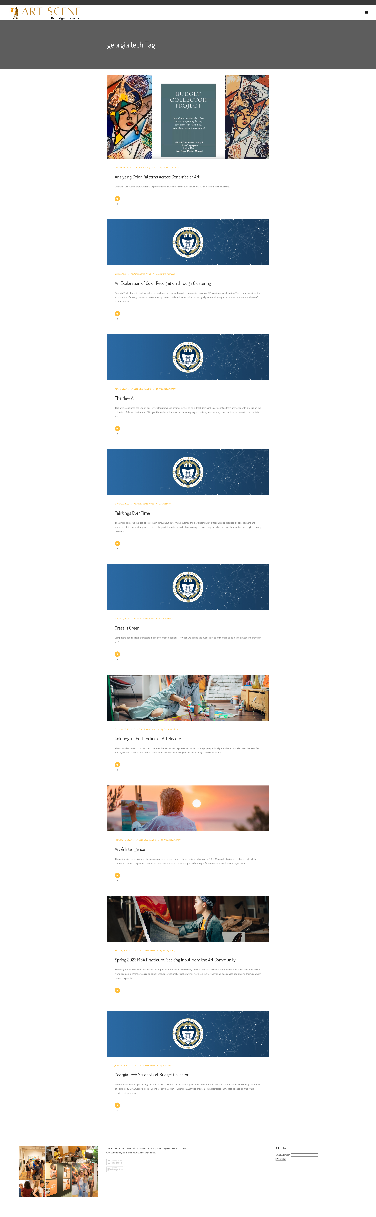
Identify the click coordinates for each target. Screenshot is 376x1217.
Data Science (144, 167)
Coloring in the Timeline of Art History (148, 738)
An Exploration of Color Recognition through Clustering (163, 283)
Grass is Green (127, 628)
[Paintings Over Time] (188, 472)
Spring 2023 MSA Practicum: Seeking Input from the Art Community (175, 960)
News (153, 167)
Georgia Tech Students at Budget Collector (152, 1074)
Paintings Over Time (132, 513)
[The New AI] (188, 357)
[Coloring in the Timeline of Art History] (188, 698)
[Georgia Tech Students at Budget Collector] (188, 1034)
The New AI (125, 398)
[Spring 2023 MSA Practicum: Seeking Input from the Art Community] (188, 919)
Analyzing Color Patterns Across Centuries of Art (157, 177)
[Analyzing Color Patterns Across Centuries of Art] (188, 117)
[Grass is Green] (188, 587)
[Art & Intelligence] (188, 808)
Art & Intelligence (130, 849)
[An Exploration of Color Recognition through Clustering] (188, 242)
